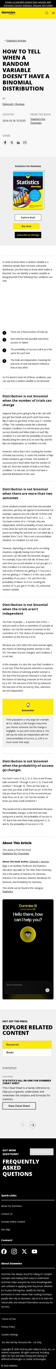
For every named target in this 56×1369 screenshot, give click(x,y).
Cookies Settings (9, 1334)
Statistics (7, 891)
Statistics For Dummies (37, 121)
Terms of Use (8, 1318)
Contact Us (6, 1213)
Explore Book (28, 217)
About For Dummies (11, 1206)
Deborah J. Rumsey (13, 104)
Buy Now (26, 226)
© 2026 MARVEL (9, 1365)
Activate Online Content (13, 1221)
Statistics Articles (16, 40)
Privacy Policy (8, 1326)
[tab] (27, 1044)
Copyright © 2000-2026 (13, 1349)
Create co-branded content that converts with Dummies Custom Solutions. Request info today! (28, 4)
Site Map (5, 1229)
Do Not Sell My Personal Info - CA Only (21, 1342)
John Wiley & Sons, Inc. (39, 1349)
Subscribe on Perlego (28, 234)
